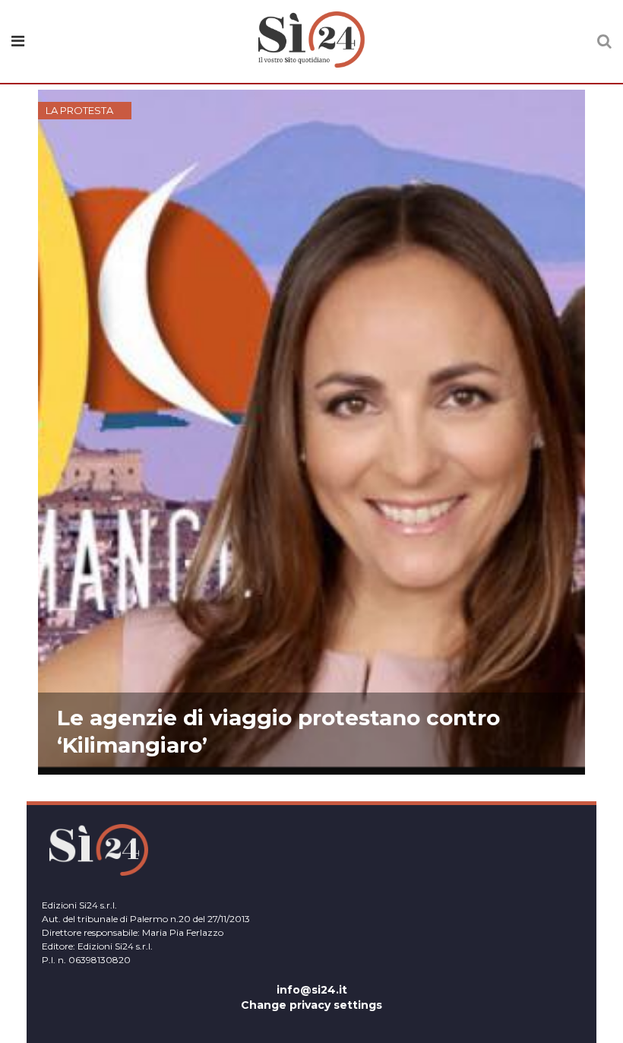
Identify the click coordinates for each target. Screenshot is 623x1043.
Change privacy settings (311, 1005)
